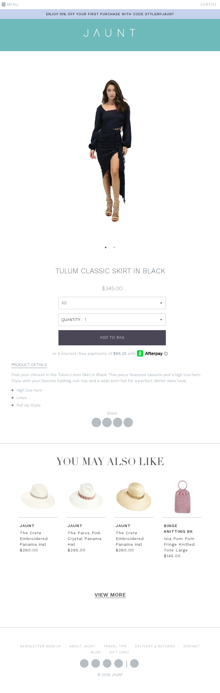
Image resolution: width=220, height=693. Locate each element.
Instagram (107, 663)
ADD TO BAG (112, 337)
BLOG (96, 652)
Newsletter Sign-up (40, 646)
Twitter (84, 663)
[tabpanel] (110, 151)
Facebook (95, 663)
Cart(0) (208, 4)
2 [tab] (114, 249)
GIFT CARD (119, 652)
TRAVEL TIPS (115, 646)
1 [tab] (106, 249)
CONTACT (192, 646)
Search (134, 663)
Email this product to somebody (128, 422)
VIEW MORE (110, 595)
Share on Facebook (96, 422)
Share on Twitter (107, 422)
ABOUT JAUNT (82, 646)
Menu (13, 4)
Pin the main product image (117, 422)
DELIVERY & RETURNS (155, 646)
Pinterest (118, 663)
